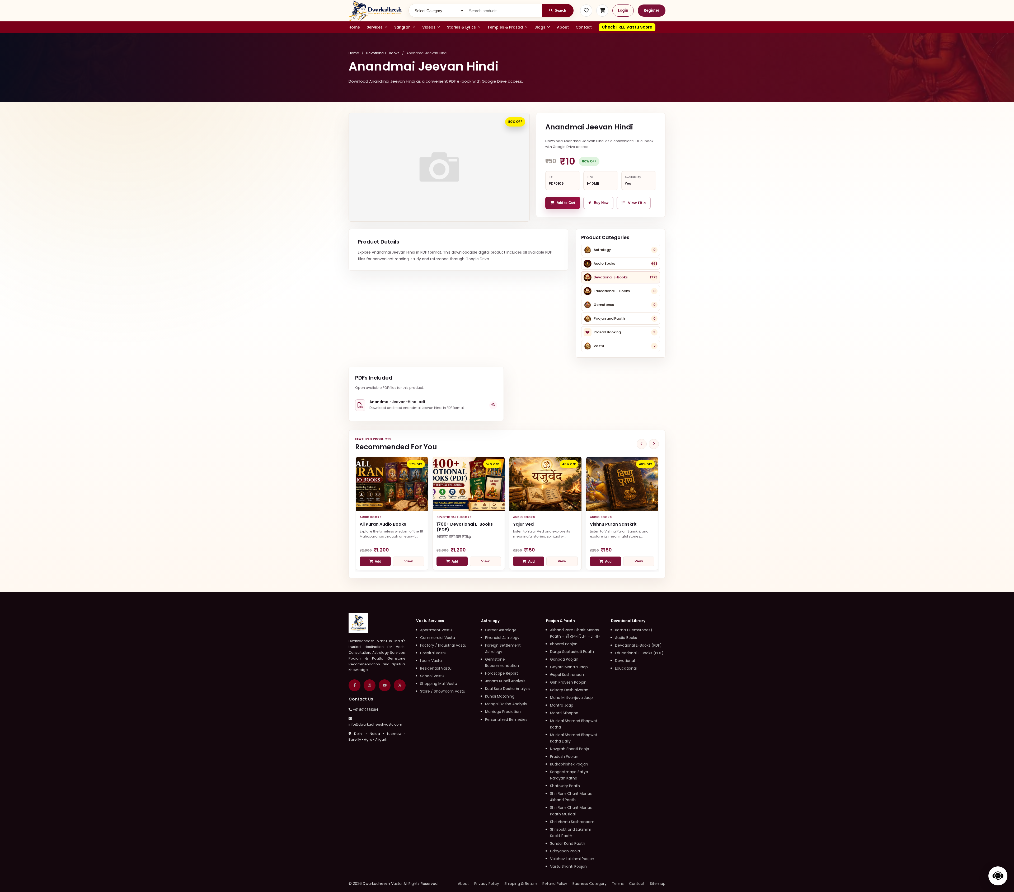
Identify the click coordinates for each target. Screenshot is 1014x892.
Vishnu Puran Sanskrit (613, 524)
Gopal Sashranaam (567, 674)
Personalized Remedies (506, 719)
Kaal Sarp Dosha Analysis (507, 688)
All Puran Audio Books (383, 524)
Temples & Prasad (505, 27)
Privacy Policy (486, 883)
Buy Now (601, 203)
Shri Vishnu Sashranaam (572, 821)
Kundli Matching (499, 696)
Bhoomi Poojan (564, 644)
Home (354, 27)
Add (378, 561)
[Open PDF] (493, 405)
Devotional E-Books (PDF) (638, 645)
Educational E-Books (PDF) (639, 653)
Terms (618, 883)
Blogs (539, 27)
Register (651, 10)
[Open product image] (439, 167)
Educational (626, 668)
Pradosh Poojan (564, 756)
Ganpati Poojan (564, 659)
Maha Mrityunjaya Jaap (571, 697)
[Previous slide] (642, 444)
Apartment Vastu (436, 630)
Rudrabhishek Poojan (569, 764)
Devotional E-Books (383, 52)
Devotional (625, 660)
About (563, 27)
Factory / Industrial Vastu (443, 645)
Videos (428, 27)
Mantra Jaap (561, 705)
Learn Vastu (431, 660)
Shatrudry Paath (565, 785)
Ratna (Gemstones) (633, 630)
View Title (637, 203)
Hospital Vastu (433, 653)
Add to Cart (566, 203)
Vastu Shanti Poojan (568, 866)
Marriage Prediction (503, 711)
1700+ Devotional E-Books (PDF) (464, 527)
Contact (584, 27)
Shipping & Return (520, 883)
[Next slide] (654, 444)
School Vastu (432, 676)
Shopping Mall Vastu (438, 683)
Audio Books (626, 637)
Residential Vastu (436, 668)
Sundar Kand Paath (567, 843)
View (408, 561)
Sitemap (657, 883)
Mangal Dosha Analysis (506, 704)
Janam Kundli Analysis (505, 681)
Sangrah (402, 27)
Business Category (589, 883)
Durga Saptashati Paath (572, 651)
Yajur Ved (523, 524)
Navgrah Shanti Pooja (569, 748)
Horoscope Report (501, 673)
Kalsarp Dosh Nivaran (569, 690)
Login (623, 10)
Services (375, 27)
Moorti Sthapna (564, 713)
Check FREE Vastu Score (627, 27)
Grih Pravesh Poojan (568, 682)
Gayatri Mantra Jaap (569, 667)
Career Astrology (500, 630)
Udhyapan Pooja (565, 851)
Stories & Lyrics (461, 27)
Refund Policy (554, 883)
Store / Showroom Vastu (442, 691)
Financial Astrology (502, 637)
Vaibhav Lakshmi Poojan (572, 858)
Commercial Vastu (437, 637)
